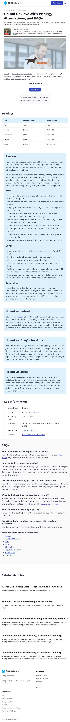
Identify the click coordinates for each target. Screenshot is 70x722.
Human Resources (9, 10)
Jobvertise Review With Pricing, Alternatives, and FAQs (32, 652)
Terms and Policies (9, 711)
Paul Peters (16, 29)
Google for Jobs (28, 346)
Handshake (10, 552)
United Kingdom (42, 678)
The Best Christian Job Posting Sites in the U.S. (27, 601)
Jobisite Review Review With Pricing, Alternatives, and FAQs (35, 618)
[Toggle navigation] (65, 3)
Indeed (20, 317)
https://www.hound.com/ (33, 435)
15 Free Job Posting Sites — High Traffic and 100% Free (32, 586)
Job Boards (22, 10)
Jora (7, 377)
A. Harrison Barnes (30, 412)
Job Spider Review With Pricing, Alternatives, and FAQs (32, 635)
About (4, 695)
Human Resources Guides (11, 708)
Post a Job (57, 3)
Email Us (5, 705)
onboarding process (49, 504)
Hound (6, 74)
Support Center (7, 699)
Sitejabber (10, 291)
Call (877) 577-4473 (9, 702)
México (38, 688)
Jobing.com (10, 555)
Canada (39, 682)
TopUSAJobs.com (13, 550)
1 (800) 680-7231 (29, 430)
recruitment (29, 504)
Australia (39, 685)
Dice (7, 544)
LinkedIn (9, 547)
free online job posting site (22, 74)
